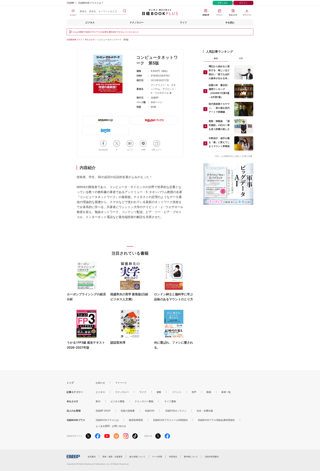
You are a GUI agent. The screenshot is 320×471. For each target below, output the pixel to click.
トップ (70, 382)
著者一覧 (226, 392)
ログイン (243, 2)
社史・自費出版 (205, 410)
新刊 (98, 401)
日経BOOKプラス (74, 39)
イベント (177, 392)
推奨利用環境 (136, 420)
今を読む (230, 22)
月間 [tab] (241, 58)
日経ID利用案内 (212, 456)
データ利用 (157, 456)
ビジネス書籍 (117, 401)
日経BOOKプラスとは (107, 420)
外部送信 (173, 456)
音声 (194, 392)
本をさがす (90, 39)
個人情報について (137, 456)
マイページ (121, 382)
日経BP (70, 2)
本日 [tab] (216, 58)
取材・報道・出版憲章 (112, 456)
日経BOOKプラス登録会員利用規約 (216, 420)
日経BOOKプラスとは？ (91, 2)
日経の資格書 (128, 410)
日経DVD (149, 410)
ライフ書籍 (170, 401)
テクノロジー (137, 22)
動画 (208, 392)
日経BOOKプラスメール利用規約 (170, 420)
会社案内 (92, 456)
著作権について (191, 456)
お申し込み (223, 2)
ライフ (183, 22)
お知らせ (100, 382)
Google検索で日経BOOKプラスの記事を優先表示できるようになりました (105, 32)
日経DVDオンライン (175, 410)
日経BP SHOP (103, 410)
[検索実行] (124, 10)
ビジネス (90, 22)
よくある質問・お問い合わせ (111, 426)
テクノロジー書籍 (144, 401)
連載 (158, 392)
